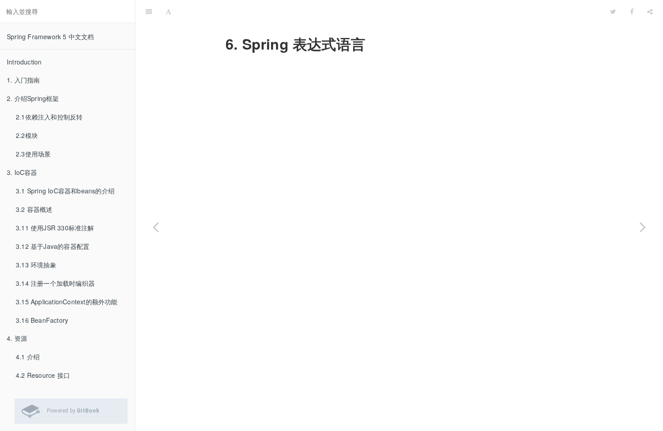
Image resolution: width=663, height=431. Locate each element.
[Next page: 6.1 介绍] (642, 227)
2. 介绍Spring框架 (33, 98)
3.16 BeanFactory (42, 320)
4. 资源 (17, 338)
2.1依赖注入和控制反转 (49, 116)
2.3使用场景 (33, 153)
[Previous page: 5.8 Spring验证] (155, 227)
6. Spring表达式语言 (391, 11)
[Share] (649, 11)
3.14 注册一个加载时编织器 (55, 283)
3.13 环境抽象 (36, 264)
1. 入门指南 (23, 79)
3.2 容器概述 (34, 209)
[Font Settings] (168, 11)
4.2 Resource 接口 (43, 375)
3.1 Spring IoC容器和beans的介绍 (65, 190)
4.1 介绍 (28, 356)
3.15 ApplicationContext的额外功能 (67, 301)
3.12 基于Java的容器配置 (52, 246)
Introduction (24, 61)
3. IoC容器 (22, 172)
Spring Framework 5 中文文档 (50, 36)
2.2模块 (27, 135)
